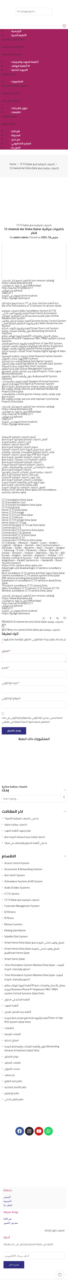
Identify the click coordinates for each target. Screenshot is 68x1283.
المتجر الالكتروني (21, 143)
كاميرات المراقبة (10, 93)
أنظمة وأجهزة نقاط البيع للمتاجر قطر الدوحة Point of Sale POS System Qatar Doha (33, 1020)
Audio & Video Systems (17, 887)
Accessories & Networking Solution (23, 869)
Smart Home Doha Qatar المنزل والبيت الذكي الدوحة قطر (34, 942)
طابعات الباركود (12, 1062)
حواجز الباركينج (11, 1056)
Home (13, 164)
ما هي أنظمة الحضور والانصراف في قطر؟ (25, 843)
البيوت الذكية (19, 70)
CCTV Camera (11, 893)
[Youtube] (39, 1131)
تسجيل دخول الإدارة (55, 1230)
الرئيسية (16, 31)
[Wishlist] (64, 26)
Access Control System (16, 863)
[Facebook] (19, 1131)
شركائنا (15, 131)
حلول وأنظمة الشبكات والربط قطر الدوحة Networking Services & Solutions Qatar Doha (31, 1048)
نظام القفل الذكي (13, 1099)
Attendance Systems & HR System (23, 881)
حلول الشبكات (19, 108)
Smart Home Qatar (14, 959)
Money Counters (13, 924)
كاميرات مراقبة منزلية (14, 786)
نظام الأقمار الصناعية (13, 46)
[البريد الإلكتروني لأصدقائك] (64, 618)
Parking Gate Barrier (15, 930)
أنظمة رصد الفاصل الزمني (17, 1011)
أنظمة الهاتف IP (20, 66)
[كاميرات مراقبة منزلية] (34, 763)
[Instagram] (29, 1131)
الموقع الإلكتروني (11, 698)
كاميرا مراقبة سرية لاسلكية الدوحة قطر (24, 836)
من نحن (15, 139)
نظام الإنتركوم (11, 1093)
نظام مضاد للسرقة (11, 54)
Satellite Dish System (16, 936)
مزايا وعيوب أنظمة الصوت (17, 830)
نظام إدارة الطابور (13, 1081)
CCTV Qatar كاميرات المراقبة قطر (37, 164)
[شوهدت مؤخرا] (60, 1275)
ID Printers (10, 912)
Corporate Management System (22, 906)
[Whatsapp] (48, 1131)
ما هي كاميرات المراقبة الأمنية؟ (21, 818)
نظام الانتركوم (9, 74)
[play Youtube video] (34, 261)
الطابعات (9, 1028)
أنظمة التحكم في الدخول (17, 999)
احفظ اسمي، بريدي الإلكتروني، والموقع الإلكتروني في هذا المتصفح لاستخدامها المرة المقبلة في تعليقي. (32, 720)
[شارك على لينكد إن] (57, 618)
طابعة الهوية (9, 123)
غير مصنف (9, 1075)
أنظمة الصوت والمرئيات (24, 62)
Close (64, 797)
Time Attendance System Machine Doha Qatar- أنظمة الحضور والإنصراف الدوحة (33, 977)
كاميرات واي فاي (11, 100)
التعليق (6, 651)
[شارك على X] (43, 618)
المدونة (15, 135)
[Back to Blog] (3, 627)
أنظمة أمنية (18, 35)
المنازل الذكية (11, 1040)
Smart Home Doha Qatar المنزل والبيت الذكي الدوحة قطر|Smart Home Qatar (31, 950)
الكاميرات (16, 81)
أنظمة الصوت (11, 1005)
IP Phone (9, 918)
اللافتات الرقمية (12, 1034)
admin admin (20, 237)
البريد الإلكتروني (11, 683)
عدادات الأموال (12, 1068)
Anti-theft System (14, 875)
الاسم (5, 668)
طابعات (15, 112)
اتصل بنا (15, 147)
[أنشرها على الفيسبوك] (50, 618)
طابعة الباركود (9, 116)
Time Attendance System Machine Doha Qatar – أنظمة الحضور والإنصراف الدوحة (34, 967)
